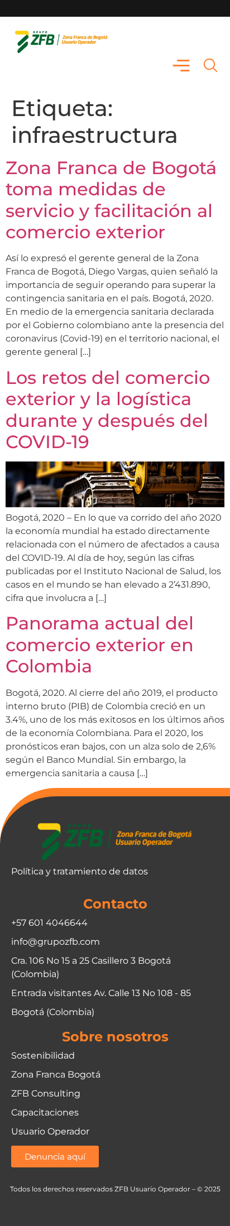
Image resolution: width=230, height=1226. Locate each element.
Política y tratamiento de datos (79, 871)
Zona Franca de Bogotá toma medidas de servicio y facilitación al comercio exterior (111, 200)
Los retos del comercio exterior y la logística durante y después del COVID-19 (108, 410)
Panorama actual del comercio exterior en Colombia (100, 644)
